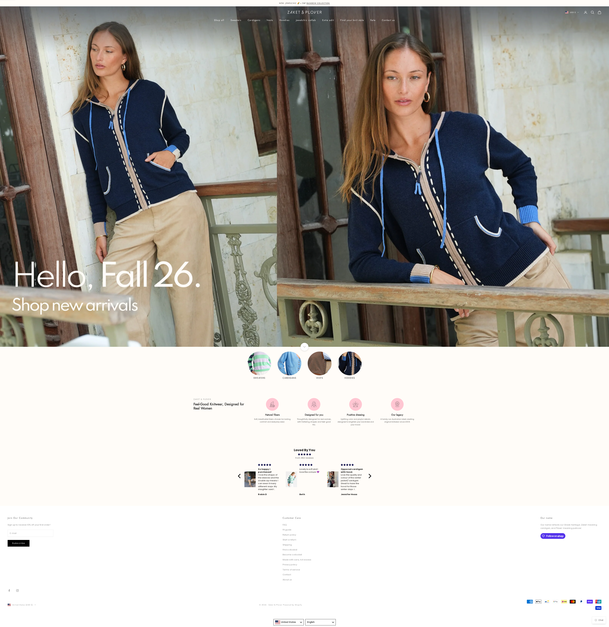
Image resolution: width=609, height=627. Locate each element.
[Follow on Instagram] (17, 590)
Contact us (388, 20)
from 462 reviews (304, 457)
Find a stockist (290, 549)
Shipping (287, 544)
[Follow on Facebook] (9, 590)
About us (287, 579)
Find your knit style (352, 20)
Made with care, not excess (297, 559)
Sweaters (236, 20)
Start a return (289, 539)
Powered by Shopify (292, 605)
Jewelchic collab (306, 20)
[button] (240, 476)
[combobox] (288, 622)
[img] (304, 454)
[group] (304, 176)
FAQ (285, 524)
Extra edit (328, 20)
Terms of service (291, 569)
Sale (373, 20)
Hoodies (284, 20)
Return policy (289, 534)
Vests (270, 20)
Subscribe (18, 543)
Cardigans (254, 20)
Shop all (219, 20)
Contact (287, 574)
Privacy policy (290, 564)
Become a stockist (292, 554)
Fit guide (287, 529)
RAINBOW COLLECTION (318, 3)
